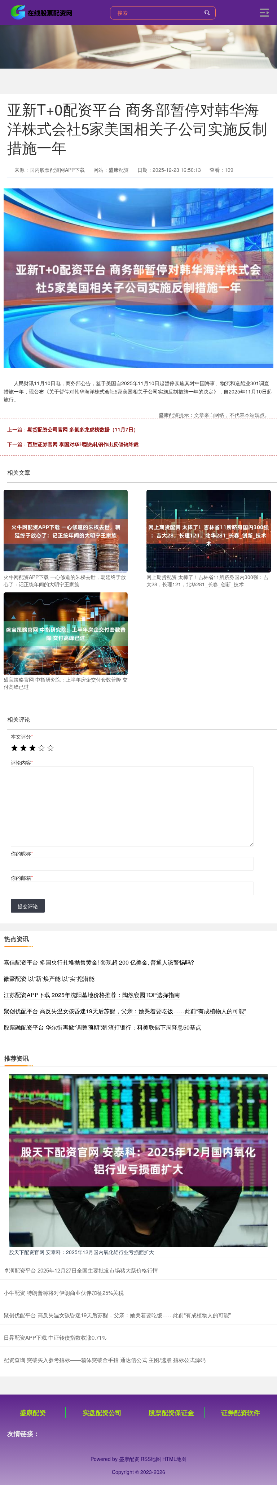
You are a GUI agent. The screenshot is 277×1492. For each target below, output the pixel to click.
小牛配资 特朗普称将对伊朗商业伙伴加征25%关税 (64, 1292)
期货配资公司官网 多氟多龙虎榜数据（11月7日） (82, 429)
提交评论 (28, 906)
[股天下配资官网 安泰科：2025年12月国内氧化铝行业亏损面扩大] (138, 1159)
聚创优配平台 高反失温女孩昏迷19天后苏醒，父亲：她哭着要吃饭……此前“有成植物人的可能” (125, 1011)
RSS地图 (151, 1458)
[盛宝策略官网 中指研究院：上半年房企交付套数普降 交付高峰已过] (66, 632)
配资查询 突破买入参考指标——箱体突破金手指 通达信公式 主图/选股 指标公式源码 (105, 1359)
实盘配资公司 (102, 1412)
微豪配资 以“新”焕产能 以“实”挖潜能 (49, 978)
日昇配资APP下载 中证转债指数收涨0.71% (55, 1337)
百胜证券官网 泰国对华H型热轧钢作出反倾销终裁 (82, 444)
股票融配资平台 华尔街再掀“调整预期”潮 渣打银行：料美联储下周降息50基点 (102, 1027)
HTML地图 (174, 1458)
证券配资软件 (240, 1412)
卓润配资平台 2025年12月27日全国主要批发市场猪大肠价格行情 (81, 1270)
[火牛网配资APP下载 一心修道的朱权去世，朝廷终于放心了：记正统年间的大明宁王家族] (66, 530)
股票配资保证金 (171, 1412)
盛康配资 (33, 1412)
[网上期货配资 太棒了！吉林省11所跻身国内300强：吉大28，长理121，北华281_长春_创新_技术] (208, 530)
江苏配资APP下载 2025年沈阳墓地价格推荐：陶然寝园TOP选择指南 (92, 995)
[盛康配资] (42, 12)
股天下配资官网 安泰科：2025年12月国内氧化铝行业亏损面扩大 (81, 1252)
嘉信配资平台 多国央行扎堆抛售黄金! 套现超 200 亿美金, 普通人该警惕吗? (99, 962)
